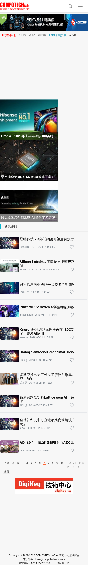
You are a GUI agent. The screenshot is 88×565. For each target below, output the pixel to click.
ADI (22, 450)
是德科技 (24, 246)
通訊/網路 (11, 226)
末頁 (6, 471)
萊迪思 (23, 405)
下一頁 (76, 466)
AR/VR (72, 35)
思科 (22, 292)
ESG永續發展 (58, 35)
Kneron (24, 337)
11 (68, 466)
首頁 (6, 462)
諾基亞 (23, 382)
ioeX (22, 427)
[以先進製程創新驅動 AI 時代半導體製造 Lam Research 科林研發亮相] (29, 200)
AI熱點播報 (8, 35)
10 (62, 462)
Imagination (26, 314)
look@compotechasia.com (50, 559)
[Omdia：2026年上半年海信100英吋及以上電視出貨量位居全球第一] (29, 119)
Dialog (23, 360)
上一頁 (15, 462)
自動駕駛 (42, 35)
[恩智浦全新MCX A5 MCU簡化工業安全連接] (29, 160)
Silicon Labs (26, 269)
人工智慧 (22, 35)
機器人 (32, 35)
